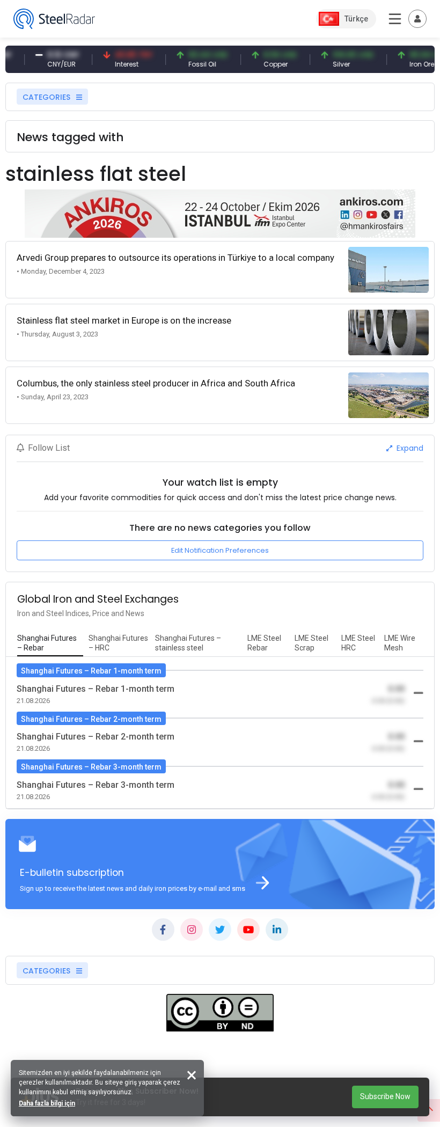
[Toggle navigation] (417, 19)
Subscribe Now (385, 1096)
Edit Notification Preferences (220, 550)
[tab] (50, 643)
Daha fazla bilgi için (47, 1103)
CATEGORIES (47, 97)
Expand (408, 448)
